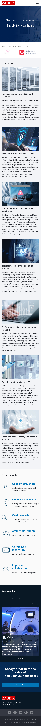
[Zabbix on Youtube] (31, 712)
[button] (18, 658)
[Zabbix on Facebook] (15, 712)
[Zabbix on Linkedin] (26, 712)
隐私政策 (15, 719)
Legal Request (31, 719)
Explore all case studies (20, 599)
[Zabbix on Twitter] (9, 712)
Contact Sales (20, 685)
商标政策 (22, 719)
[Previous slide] (33, 604)
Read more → (7, 654)
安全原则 (8, 719)
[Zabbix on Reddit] (20, 712)
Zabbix (8, 3)
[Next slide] (37, 604)
